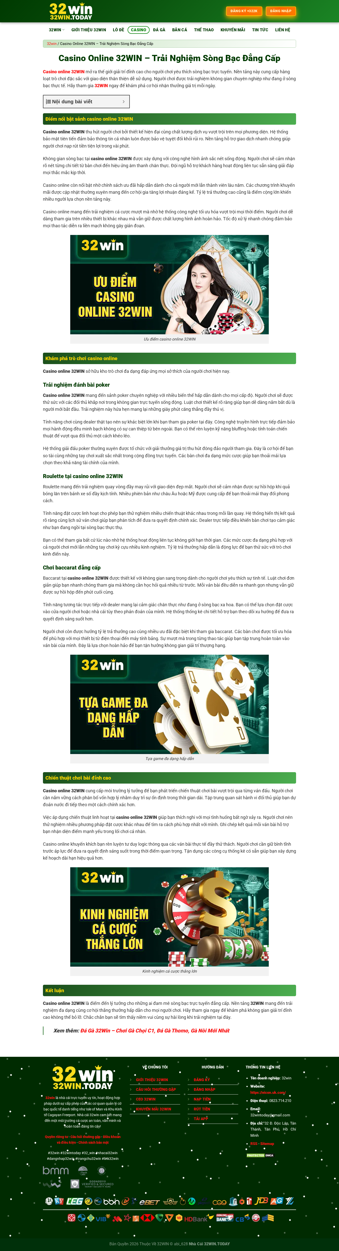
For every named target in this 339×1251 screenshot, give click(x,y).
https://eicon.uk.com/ (268, 1092)
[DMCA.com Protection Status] (260, 1155)
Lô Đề (118, 30)
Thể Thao (204, 30)
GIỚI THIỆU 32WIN (152, 1080)
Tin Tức (260, 30)
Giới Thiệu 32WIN (88, 30)
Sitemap (267, 1143)
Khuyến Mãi (233, 30)
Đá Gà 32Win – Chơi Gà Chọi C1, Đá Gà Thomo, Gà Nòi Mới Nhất (154, 1030)
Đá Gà (159, 30)
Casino (138, 30)
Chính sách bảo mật (93, 1142)
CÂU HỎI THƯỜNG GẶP (156, 1089)
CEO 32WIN (146, 1099)
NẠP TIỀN (202, 1099)
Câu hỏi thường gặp (85, 1137)
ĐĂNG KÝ (202, 1080)
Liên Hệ (282, 30)
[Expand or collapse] (124, 101)
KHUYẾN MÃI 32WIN (153, 1109)
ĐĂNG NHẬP (204, 1089)
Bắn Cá (179, 30)
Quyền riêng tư (56, 1137)
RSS (253, 1143)
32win (55, 30)
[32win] (71, 11)
